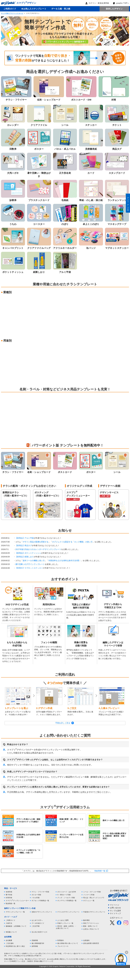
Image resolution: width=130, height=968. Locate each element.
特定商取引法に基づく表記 (15, 946)
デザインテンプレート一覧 (15, 912)
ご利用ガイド (10, 9)
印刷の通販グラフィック (13, 959)
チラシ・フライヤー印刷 (40, 892)
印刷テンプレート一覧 (65, 923)
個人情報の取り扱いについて (67, 943)
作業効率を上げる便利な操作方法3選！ (64, 560)
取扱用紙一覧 (10, 903)
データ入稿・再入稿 (60, 9)
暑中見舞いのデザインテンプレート (30, 564)
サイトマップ (115, 913)
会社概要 (9, 940)
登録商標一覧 (99, 871)
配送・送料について (90, 926)
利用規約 (60, 940)
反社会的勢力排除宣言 (91, 943)
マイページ (114, 905)
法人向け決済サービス (39, 932)
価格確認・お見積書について (16, 926)
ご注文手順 (36, 926)
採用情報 (35, 946)
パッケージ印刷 (88, 895)
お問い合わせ (115, 908)
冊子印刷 (9, 895)
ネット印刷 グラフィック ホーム (12, 13)
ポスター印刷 (36, 895)
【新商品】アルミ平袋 (24, 538)
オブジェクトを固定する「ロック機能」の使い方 (72, 542)
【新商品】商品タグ (23, 545)
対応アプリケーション (91, 923)
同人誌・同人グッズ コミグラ (93, 898)
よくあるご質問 (63, 920)
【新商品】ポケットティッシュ (28, 553)
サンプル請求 (115, 911)
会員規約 (86, 940)
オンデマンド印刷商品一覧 (66, 900)
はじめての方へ (37, 920)
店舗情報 (35, 940)
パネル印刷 (36, 898)
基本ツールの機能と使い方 (34, 560)
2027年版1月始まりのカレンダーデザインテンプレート (38, 549)
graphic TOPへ (122, 3)
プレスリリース (63, 946)
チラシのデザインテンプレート (68, 912)
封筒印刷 (9, 898)
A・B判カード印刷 (64, 895)
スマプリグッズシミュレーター (17, 900)
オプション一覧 (88, 900)
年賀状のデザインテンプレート (94, 912)
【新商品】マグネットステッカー (29, 568)
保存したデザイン (114, 9)
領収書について (11, 932)
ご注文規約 (10, 943)
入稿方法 (9, 923)
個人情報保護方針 (38, 943)
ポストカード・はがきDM (66, 892)
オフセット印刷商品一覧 (40, 900)
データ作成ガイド (38, 923)
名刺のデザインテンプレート (42, 912)
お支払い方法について (91, 929)
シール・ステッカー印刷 (92, 892)
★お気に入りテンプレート (33, 9)
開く (121, 959)
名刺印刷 (9, 892)
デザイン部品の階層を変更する (35, 542)
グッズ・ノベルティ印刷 (66, 898)
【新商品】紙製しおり (24, 557)
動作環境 (86, 920)
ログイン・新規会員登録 (99, 3)
